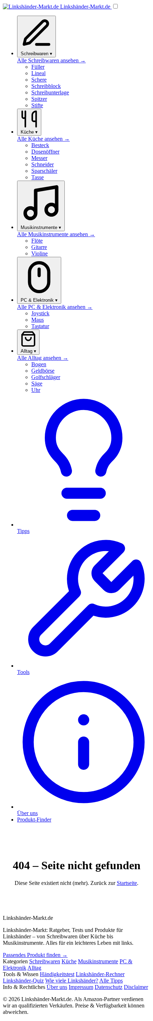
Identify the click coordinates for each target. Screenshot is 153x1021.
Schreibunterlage (50, 92)
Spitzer (39, 99)
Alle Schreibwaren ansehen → (51, 60)
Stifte (37, 105)
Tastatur (40, 326)
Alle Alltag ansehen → (42, 358)
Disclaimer (136, 987)
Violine (39, 253)
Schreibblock (46, 86)
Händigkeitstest (57, 974)
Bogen (38, 364)
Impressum (81, 987)
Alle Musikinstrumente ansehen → (56, 234)
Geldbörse (42, 371)
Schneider (42, 164)
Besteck (40, 145)
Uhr (35, 390)
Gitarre (39, 247)
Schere (39, 80)
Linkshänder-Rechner (100, 974)
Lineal (38, 73)
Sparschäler (44, 171)
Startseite (127, 883)
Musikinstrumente (98, 961)
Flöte (37, 241)
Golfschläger (45, 377)
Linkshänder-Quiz (23, 981)
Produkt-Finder (34, 820)
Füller (37, 67)
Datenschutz (108, 987)
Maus (37, 320)
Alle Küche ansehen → (43, 139)
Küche (69, 961)
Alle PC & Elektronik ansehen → (55, 307)
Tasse (37, 177)
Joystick (40, 313)
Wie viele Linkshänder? (71, 981)
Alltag (34, 968)
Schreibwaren (44, 961)
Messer (39, 158)
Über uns (57, 987)
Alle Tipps (111, 981)
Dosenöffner (45, 152)
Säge (36, 383)
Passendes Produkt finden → (35, 955)
